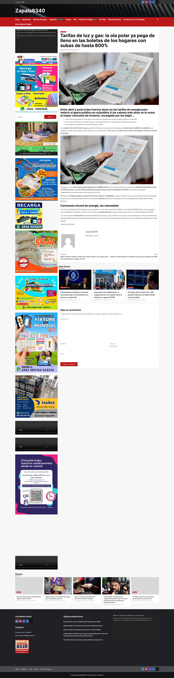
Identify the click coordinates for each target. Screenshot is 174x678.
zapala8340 (64, 50)
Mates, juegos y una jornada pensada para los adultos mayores (83, 625)
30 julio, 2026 (106, 300)
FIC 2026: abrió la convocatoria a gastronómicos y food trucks (83, 640)
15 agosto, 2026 (73, 300)
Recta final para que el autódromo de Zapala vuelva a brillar (82, 621)
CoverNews (91, 675)
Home (17, 19)
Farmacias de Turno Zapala (133, 19)
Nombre (63, 343)
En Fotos (102, 19)
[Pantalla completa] (55, 154)
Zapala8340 (30, 11)
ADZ (75, 19)
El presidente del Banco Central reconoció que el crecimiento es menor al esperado (74, 294)
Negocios (24, 669)
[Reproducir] (17, 154)
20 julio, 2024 (73, 50)
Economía (63, 31)
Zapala (68, 19)
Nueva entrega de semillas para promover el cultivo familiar (82, 629)
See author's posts (92, 236)
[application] (36, 41)
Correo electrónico (114, 345)
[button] (36, 138)
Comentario (64, 319)
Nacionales (26, 19)
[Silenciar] (52, 154)
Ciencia (36, 669)
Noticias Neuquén (40, 19)
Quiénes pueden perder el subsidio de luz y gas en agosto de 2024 (134, 255)
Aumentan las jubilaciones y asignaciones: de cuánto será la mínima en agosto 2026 (108, 294)
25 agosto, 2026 (117, 604)
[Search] (158, 19)
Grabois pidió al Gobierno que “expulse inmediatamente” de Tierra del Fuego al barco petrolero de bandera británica (86, 635)
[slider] (34, 153)
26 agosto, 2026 (30, 600)
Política (106, 592)
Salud (30, 669)
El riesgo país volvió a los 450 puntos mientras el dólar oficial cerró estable (141, 294)
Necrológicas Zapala (23, 24)
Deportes (56, 19)
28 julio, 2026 (140, 300)
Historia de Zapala (88, 19)
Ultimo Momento (45, 669)
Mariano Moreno (114, 19)
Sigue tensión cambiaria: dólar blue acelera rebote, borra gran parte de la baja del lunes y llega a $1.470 (84, 256)
